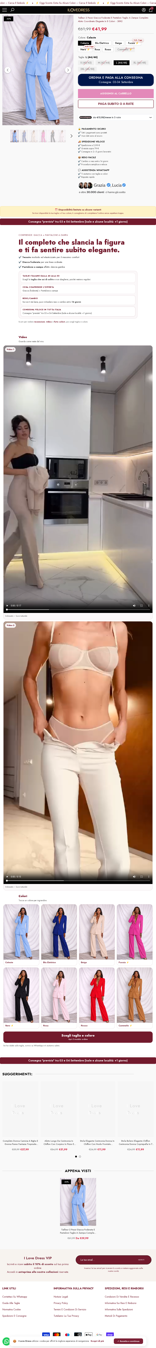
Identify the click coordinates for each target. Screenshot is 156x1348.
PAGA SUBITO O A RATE (116, 103)
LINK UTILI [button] (9, 1288)
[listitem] (21, 935)
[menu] (4, 10)
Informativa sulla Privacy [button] (74, 1288)
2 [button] (80, 1156)
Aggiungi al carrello (115, 93)
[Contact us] (6, 1341)
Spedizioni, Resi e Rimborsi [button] (124, 1288)
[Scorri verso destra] (68, 70)
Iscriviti (141, 1260)
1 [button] (76, 1156)
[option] (37, 70)
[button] (12, 10)
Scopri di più (97, 1341)
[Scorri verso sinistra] (8, 70)
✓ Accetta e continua (128, 1341)
